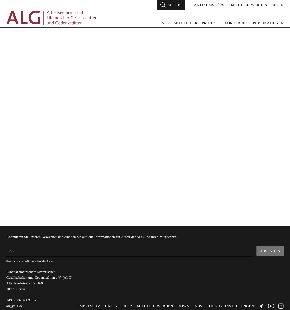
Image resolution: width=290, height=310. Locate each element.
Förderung (237, 23)
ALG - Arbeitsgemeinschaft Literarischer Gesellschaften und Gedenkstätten (51, 18)
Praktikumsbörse (208, 5)
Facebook (261, 306)
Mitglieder (185, 23)
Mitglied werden (249, 5)
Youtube (271, 306)
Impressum (89, 306)
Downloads (190, 306)
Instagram (281, 306)
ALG (165, 23)
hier (52, 261)
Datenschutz (119, 306)
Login (278, 5)
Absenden (270, 251)
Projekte (211, 23)
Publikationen (268, 23)
